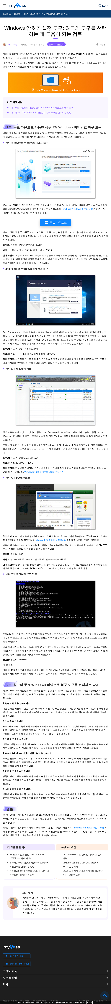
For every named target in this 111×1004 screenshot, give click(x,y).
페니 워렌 (27, 892)
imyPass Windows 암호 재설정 (78, 208)
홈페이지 (7, 13)
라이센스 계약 (39, 1000)
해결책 (17, 13)
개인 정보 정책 (10, 1000)
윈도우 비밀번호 (30, 13)
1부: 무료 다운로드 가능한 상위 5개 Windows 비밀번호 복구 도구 (41, 107)
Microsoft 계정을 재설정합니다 (51, 540)
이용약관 (24, 1000)
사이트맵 (54, 1000)
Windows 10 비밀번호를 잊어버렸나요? (43, 471)
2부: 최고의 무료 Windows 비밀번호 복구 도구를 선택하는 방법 (40, 112)
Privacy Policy (80, 1002)
